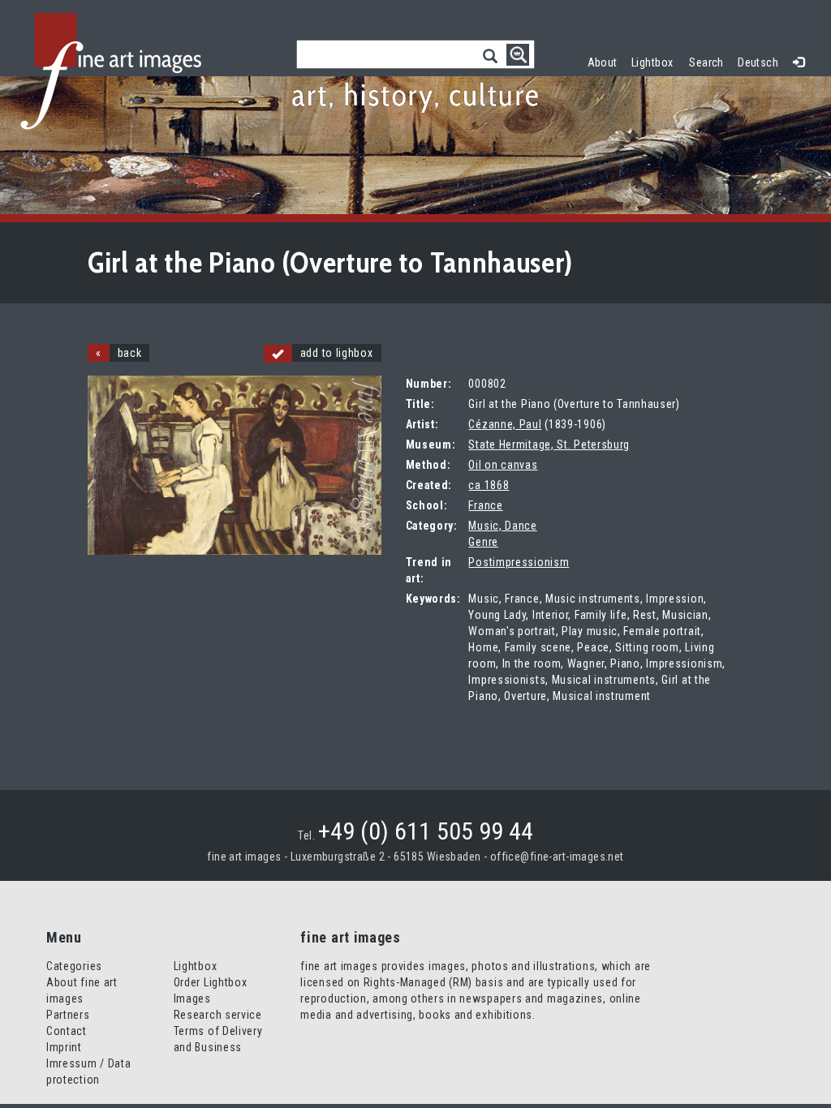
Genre (483, 541)
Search (706, 62)
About (603, 62)
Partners (68, 1014)
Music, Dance (502, 525)
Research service (218, 1014)
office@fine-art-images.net (557, 856)
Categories (74, 966)
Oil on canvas (502, 464)
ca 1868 (488, 485)
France (485, 505)
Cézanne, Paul (504, 424)
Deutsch (758, 62)
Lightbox (656, 60)
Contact (66, 1030)
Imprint (64, 1047)
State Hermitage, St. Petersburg (549, 444)
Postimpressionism (518, 562)
